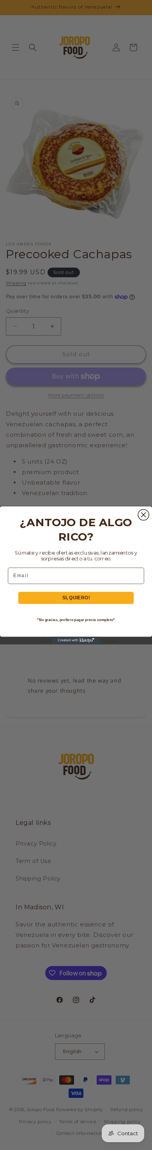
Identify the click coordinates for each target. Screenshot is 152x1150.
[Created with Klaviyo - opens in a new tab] (76, 640)
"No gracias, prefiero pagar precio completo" (76, 620)
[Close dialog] (143, 514)
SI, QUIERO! (76, 597)
